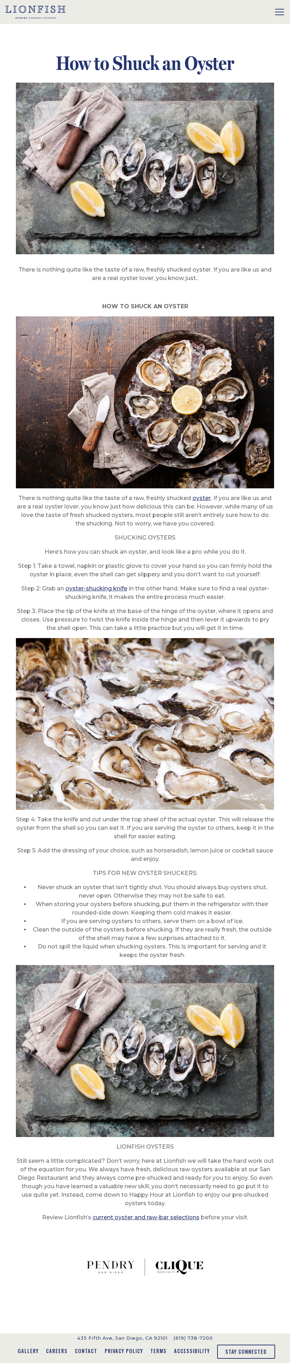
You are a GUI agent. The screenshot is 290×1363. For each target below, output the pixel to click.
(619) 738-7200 (193, 1338)
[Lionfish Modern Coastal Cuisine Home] (35, 12)
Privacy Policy (124, 1351)
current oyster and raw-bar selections (146, 1217)
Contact (86, 1351)
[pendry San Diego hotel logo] (110, 1267)
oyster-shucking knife (96, 588)
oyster (201, 498)
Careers (57, 1351)
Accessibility (192, 1351)
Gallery (28, 1351)
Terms (158, 1351)
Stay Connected (246, 1351)
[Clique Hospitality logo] (179, 1267)
